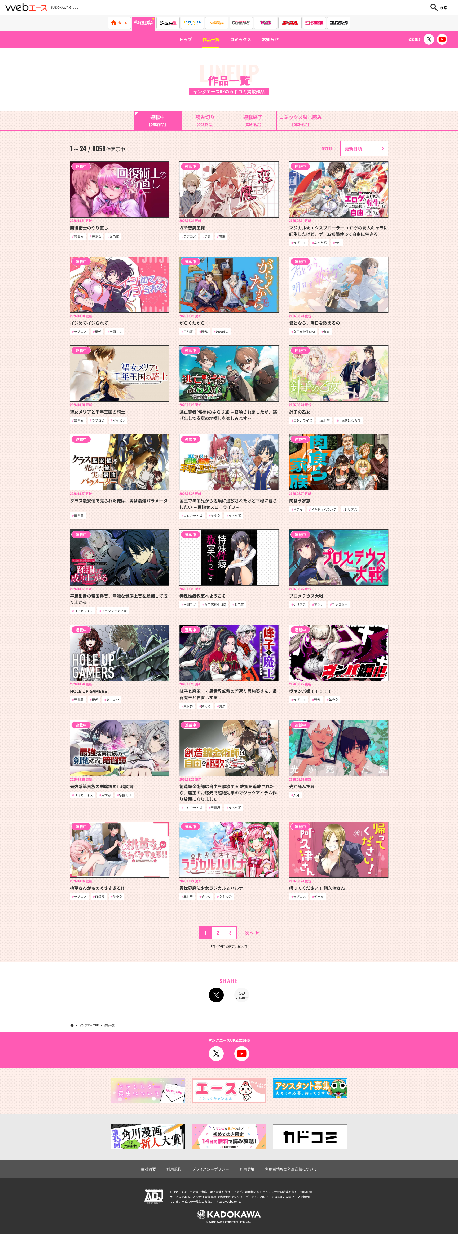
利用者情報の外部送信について (291, 1169)
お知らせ (270, 39)
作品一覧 (210, 39)
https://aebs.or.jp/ (229, 1201)
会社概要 (148, 1169)
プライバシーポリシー (210, 1169)
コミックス (240, 39)
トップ (185, 39)
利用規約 (173, 1169)
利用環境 (247, 1169)
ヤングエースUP (89, 1025)
